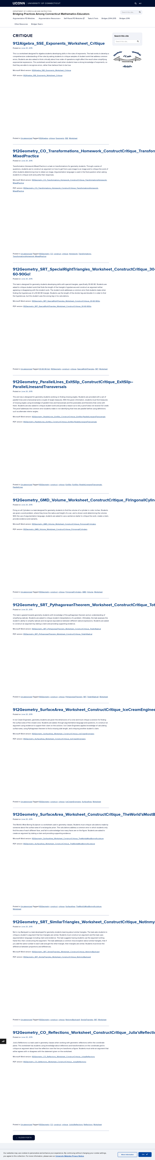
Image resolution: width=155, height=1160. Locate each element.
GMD (84, 592)
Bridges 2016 (124, 18)
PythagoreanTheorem (73, 697)
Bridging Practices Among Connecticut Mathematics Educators (51, 14)
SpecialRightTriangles (85, 369)
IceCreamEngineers (73, 802)
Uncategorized (26, 138)
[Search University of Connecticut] (135, 3)
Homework (73, 254)
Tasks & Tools (93, 18)
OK (143, 1154)
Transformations (85, 254)
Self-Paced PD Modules (73, 18)
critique (52, 138)
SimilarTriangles (87, 1020)
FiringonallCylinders (73, 592)
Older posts (24, 1138)
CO (51, 254)
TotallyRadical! (93, 697)
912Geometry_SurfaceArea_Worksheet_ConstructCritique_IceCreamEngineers (63, 734)
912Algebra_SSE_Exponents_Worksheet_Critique (59, 43)
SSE (66, 138)
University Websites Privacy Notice (69, 1156)
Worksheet (73, 138)
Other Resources (21, 24)
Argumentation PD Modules (24, 18)
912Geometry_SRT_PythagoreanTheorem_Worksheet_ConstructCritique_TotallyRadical (66, 629)
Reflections (88, 1124)
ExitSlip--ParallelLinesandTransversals (87, 485)
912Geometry (44, 254)
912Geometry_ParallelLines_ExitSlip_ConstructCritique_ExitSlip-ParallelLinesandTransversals (68, 417)
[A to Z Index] (140, 3)
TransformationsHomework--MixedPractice (29, 256)
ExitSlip (68, 485)
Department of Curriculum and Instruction (32, 11)
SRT (96, 369)
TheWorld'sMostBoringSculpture (88, 906)
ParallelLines (18, 487)
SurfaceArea (87, 802)
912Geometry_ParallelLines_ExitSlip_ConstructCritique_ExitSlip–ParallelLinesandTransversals (73, 384)
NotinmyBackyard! (72, 1020)
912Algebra (43, 138)
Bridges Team (36, 24)
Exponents (60, 138)
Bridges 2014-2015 (109, 18)
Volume (90, 592)
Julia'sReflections (76, 1124)
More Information (127, 1155)
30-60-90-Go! (44, 369)
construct (57, 254)
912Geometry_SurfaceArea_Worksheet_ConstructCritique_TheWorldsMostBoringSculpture (68, 838)
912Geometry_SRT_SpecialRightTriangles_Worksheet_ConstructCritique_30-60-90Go (66, 301)
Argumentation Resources (49, 18)
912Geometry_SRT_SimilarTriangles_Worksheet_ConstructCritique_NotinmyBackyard (65, 952)
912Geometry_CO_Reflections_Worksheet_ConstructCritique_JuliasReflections (63, 1057)
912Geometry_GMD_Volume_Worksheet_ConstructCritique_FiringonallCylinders (64, 524)
